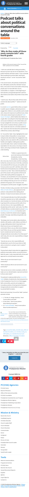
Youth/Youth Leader (6, 452)
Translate (15, 48)
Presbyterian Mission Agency (8, 400)
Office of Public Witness (7, 190)
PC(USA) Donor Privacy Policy (13, 485)
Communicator (5, 430)
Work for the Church (6, 467)
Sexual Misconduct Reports (8, 470)
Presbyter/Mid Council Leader (9, 442)
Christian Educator (6, 420)
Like (2, 340)
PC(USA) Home (5, 388)
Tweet (4, 340)
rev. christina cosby (19, 332)
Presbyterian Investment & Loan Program (12, 398)
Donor (2, 433)
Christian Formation (5, 38)
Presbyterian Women (6, 405)
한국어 (3, 475)
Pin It (8, 340)
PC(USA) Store (4, 465)
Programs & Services (6, 463)
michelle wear (19, 330)
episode (8, 107)
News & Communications (7, 460)
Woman (3, 447)
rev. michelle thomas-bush (17, 334)
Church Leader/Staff (6, 423)
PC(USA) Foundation (6, 395)
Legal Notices (12, 487)
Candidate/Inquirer (6, 418)
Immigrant (3, 435)
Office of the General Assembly (9, 393)
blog (24, 125)
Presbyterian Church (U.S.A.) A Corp (10, 407)
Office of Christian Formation (17, 336)
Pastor (2, 437)
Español (3, 472)
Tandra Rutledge (9, 305)
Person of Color (5, 440)
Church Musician (5, 428)
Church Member (5, 425)
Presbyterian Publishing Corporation (11, 402)
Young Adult (4, 450)
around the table (10, 330)
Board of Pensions (6, 390)
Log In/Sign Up (5, 477)
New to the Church (6, 416)
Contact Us (14, 358)
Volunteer (3, 445)
